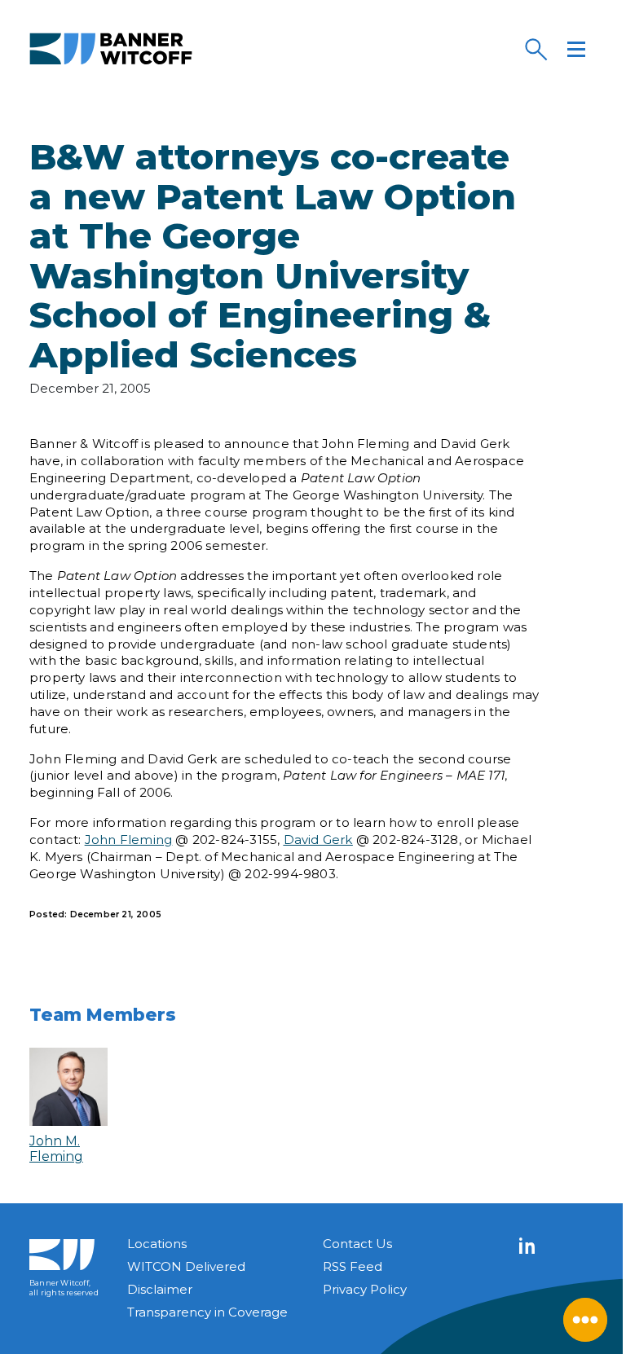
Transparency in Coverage (207, 1312)
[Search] (535, 49)
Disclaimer (159, 1289)
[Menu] (576, 49)
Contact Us (357, 1243)
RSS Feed (352, 1266)
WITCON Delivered (186, 1266)
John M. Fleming (56, 1148)
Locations (157, 1243)
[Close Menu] (585, 1320)
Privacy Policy (365, 1289)
